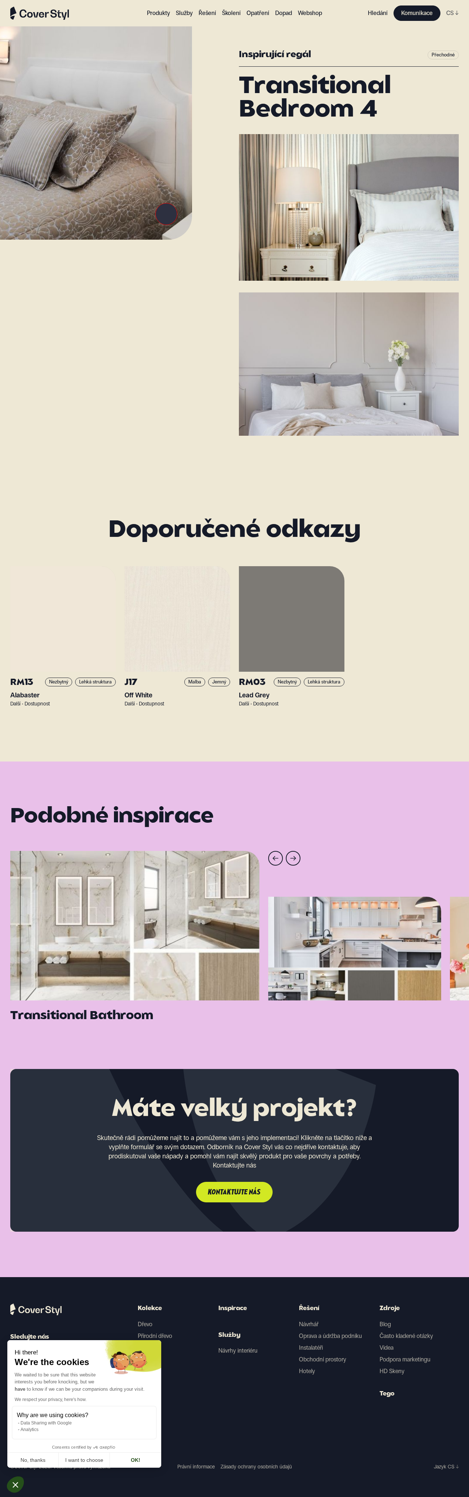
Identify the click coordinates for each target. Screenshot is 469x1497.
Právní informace (196, 1467)
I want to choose (84, 1460)
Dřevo (145, 1324)
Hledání (378, 13)
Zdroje (390, 1309)
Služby (184, 13)
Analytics (29, 1429)
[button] (15, 1484)
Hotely (307, 1371)
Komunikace (417, 13)
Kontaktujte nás (234, 1192)
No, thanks (33, 1460)
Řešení (309, 1309)
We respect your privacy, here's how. (50, 1399)
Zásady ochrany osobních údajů (256, 1467)
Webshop (310, 13)
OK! (135, 1460)
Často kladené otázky (406, 1335)
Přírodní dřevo (155, 1335)
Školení (231, 13)
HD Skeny (392, 1371)
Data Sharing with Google (46, 1423)
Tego (387, 1394)
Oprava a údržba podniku (330, 1335)
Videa (387, 1347)
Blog (385, 1324)
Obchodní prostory (322, 1359)
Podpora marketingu (405, 1359)
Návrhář (308, 1324)
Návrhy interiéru (238, 1350)
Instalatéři (311, 1347)
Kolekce (150, 1309)
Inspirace (232, 1309)
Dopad (283, 13)
